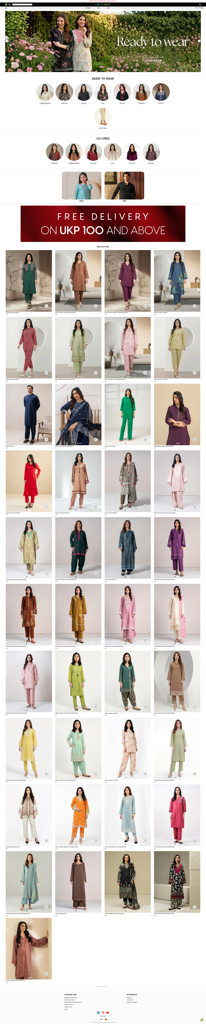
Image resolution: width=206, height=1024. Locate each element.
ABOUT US (129, 997)
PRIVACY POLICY (69, 1004)
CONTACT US (130, 1000)
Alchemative (113, 1022)
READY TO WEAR (103, 78)
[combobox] (22, 4)
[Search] (30, 4)
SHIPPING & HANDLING (70, 997)
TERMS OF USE (68, 1007)
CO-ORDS (103, 138)
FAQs (65, 1009)
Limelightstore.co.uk (99, 1022)
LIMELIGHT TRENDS (132, 1002)
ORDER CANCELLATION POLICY (72, 1002)
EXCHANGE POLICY (69, 1000)
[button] (101, 70)
